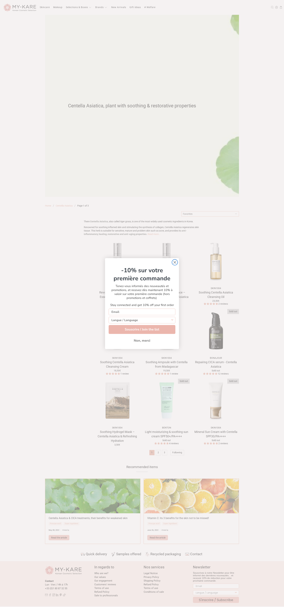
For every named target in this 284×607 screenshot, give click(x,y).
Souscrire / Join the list (142, 329)
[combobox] (141, 320)
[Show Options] (172, 320)
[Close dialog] (175, 262)
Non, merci (142, 340)
